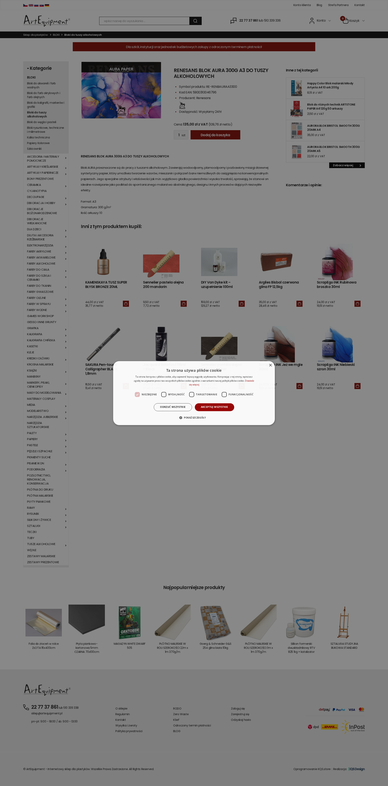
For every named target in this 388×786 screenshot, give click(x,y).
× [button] (270, 365)
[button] (194, 417)
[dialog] (194, 393)
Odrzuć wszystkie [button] (173, 407)
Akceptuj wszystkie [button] (214, 407)
